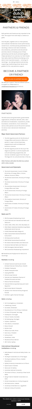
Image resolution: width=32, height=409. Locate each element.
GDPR (19, 400)
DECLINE (9, 404)
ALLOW (23, 404)
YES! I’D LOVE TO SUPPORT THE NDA (16, 79)
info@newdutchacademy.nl (9, 86)
